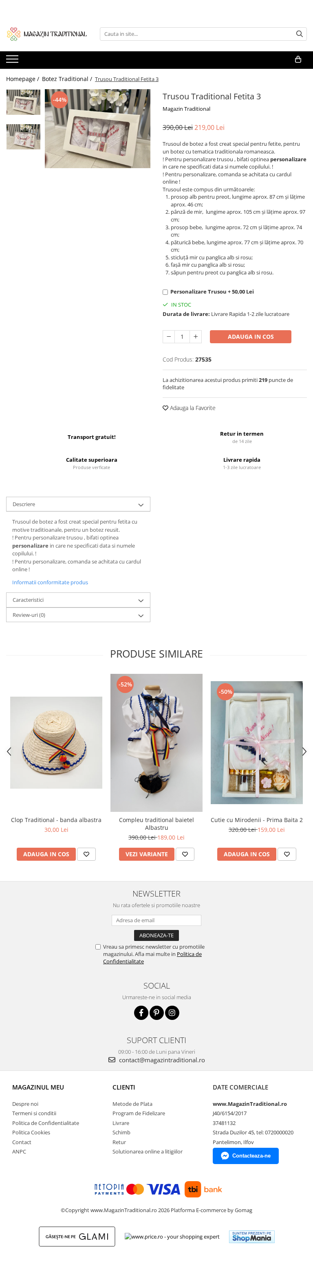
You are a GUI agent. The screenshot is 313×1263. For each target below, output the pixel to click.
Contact (21, 1142)
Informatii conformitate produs (50, 582)
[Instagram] (172, 1013)
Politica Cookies (31, 1132)
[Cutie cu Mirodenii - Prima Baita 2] (257, 742)
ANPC (19, 1151)
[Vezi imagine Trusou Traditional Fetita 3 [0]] (23, 102)
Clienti (123, 1087)
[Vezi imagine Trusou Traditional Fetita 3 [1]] (23, 136)
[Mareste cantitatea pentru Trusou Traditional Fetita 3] (196, 336)
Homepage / (23, 79)
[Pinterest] (157, 1013)
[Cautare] (299, 34)
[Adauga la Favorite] (86, 854)
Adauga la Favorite (192, 408)
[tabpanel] (97, 128)
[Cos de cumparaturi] (298, 59)
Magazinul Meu (38, 1087)
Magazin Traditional (186, 108)
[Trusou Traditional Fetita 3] (97, 128)
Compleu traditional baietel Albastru (156, 823)
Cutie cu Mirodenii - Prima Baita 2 (257, 820)
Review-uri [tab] (29, 614)
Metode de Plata (132, 1103)
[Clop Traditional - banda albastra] (56, 743)
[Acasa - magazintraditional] (47, 33)
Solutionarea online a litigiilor (147, 1151)
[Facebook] (141, 1013)
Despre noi (25, 1103)
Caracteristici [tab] (28, 599)
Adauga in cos (251, 336)
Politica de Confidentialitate (45, 1123)
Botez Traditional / (68, 79)
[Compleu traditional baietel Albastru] (156, 743)
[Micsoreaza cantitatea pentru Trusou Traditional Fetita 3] (169, 336)
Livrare (120, 1123)
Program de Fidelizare (138, 1113)
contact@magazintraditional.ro (161, 1060)
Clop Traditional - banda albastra (56, 820)
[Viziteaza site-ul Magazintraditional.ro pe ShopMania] (252, 1236)
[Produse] (13, 61)
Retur (119, 1142)
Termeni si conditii (34, 1113)
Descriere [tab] (24, 504)
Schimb (121, 1132)
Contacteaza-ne (251, 1156)
